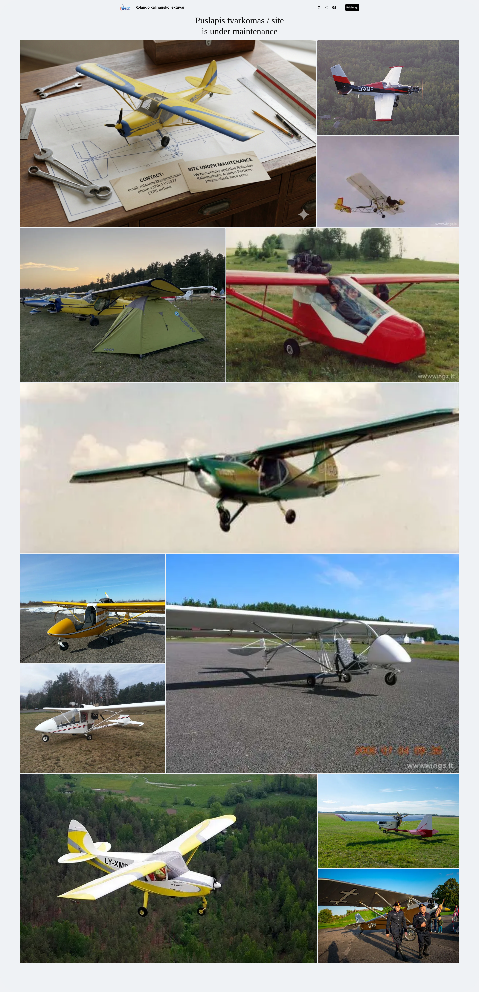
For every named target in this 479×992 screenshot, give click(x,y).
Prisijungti (352, 7)
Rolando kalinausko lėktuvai (159, 7)
